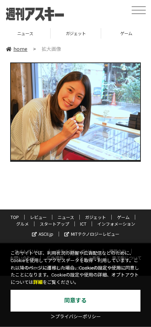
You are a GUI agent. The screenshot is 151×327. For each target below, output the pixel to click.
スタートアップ (54, 224)
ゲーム (104, 33)
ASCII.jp (46, 234)
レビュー (38, 217)
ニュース (66, 217)
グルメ (22, 224)
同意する (75, 300)
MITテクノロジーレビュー (95, 234)
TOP (15, 217)
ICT (83, 224)
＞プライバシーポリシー (76, 316)
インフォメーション (116, 224)
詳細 (37, 282)
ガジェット (53, 33)
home (20, 48)
